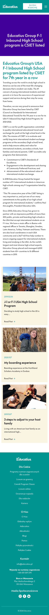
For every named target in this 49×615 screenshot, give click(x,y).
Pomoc (24, 540)
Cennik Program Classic (24, 484)
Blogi (24, 535)
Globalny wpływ (24, 521)
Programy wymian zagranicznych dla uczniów (24, 473)
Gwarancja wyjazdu (24, 493)
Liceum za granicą (24, 479)
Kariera (24, 503)
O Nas (24, 516)
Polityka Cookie (24, 550)
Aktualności (24, 531)
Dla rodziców (24, 498)
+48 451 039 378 (24, 572)
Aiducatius (24, 526)
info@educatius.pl (24, 564)
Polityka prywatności (24, 545)
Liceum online (25, 488)
